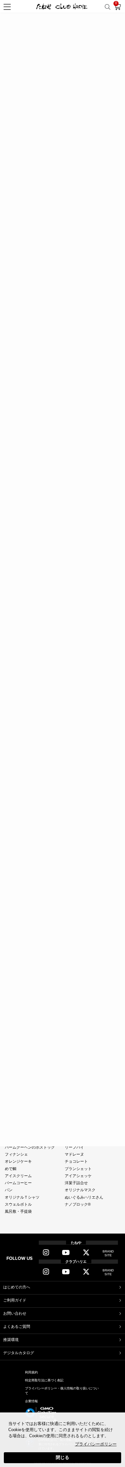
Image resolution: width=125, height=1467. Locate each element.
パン (9, 1190)
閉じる (62, 1457)
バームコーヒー (18, 1183)
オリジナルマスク (80, 1190)
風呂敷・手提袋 (18, 1211)
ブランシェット (78, 1169)
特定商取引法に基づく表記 (44, 1380)
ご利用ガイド (14, 1300)
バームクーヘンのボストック (30, 1147)
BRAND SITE (108, 1253)
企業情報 (31, 1401)
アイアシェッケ (78, 1176)
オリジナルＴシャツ (22, 1197)
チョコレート (76, 1161)
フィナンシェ (16, 1154)
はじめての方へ (16, 1287)
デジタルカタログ (18, 1353)
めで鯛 (10, 1169)
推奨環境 (11, 1340)
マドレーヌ (74, 1154)
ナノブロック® (78, 1204)
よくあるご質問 (16, 1326)
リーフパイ (74, 1147)
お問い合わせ (14, 1313)
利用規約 (31, 1372)
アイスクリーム (18, 1176)
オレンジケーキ (18, 1161)
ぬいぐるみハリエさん (84, 1197)
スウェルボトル (18, 1204)
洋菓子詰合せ (76, 1183)
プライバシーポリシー (96, 1444)
